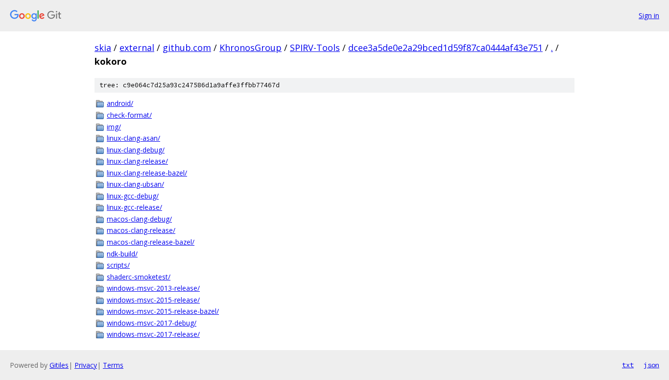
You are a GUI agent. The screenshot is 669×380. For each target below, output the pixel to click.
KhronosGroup (250, 47)
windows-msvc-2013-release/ (153, 288)
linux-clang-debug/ (136, 149)
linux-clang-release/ (137, 161)
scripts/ (118, 265)
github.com (187, 47)
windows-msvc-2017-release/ (153, 334)
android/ (120, 103)
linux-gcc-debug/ (133, 196)
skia (103, 47)
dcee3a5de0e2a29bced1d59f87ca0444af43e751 (445, 47)
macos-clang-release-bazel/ (150, 242)
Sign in (649, 15)
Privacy (85, 365)
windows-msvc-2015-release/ (153, 299)
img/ (114, 126)
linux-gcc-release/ (134, 207)
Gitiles (59, 365)
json (651, 364)
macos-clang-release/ (141, 230)
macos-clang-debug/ (139, 219)
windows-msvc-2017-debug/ (151, 323)
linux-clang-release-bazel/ (147, 172)
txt (628, 364)
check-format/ (129, 115)
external (136, 47)
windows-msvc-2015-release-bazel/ (163, 311)
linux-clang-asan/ (133, 138)
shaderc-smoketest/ (138, 276)
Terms (113, 365)
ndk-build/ (122, 253)
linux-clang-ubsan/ (135, 184)
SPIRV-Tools (315, 47)
